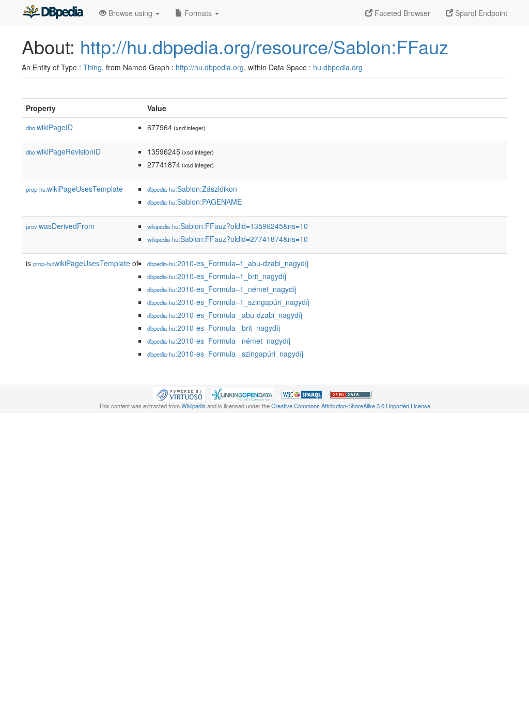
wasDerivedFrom (60, 226)
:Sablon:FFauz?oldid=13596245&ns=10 (227, 226)
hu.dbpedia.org (338, 67)
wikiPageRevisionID (63, 151)
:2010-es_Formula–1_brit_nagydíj (216, 276)
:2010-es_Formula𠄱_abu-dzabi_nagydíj (224, 315)
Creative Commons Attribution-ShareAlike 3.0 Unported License (350, 406)
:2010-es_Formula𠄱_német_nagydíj (218, 340)
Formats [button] (198, 13)
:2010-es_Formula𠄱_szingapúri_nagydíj (225, 353)
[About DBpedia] (52, 13)
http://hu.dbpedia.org (210, 67)
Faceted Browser (401, 13)
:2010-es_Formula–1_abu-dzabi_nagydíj (227, 263)
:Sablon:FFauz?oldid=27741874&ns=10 (227, 239)
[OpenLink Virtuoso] (179, 393)
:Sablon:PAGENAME (194, 201)
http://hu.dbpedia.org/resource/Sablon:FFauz (264, 46)
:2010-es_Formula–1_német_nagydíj (222, 289)
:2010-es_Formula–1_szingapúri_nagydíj (228, 302)
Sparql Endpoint (480, 13)
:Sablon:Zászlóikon (192, 188)
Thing (92, 67)
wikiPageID (49, 127)
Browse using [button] (130, 13)
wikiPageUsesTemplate (74, 188)
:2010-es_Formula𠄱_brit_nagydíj (213, 328)
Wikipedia (193, 406)
